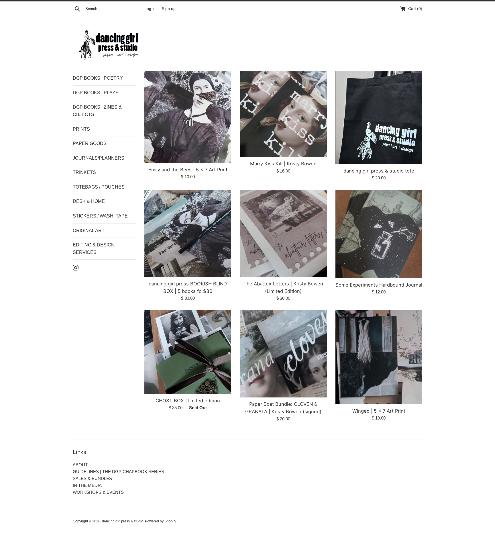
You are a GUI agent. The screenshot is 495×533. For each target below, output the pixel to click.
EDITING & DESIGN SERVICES (94, 248)
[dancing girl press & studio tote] (378, 117)
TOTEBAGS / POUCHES (99, 187)
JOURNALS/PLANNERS (98, 158)
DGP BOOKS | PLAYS (96, 92)
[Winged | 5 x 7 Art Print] (378, 357)
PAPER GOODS (90, 143)
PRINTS (81, 129)
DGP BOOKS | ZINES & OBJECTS (97, 111)
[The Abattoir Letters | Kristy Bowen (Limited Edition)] (283, 233)
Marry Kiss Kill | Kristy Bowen (283, 163)
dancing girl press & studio (122, 521)
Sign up (169, 9)
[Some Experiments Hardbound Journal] (378, 234)
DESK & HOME (89, 201)
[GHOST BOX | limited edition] (187, 352)
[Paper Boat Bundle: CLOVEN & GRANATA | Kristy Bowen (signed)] (283, 353)
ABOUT (80, 464)
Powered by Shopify (160, 521)
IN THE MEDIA (87, 485)
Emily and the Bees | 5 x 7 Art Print (187, 170)
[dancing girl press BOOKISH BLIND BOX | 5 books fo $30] (187, 233)
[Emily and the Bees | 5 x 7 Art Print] (187, 117)
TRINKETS (84, 172)
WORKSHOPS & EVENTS (98, 492)
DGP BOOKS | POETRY (98, 78)
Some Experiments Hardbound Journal (378, 285)
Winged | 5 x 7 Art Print (378, 411)
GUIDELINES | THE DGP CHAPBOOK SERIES (118, 471)
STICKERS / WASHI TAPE (100, 215)
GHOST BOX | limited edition (188, 400)
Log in (150, 9)
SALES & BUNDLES (92, 478)
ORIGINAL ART (89, 230)
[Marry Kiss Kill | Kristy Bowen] (283, 114)
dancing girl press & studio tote (378, 171)
